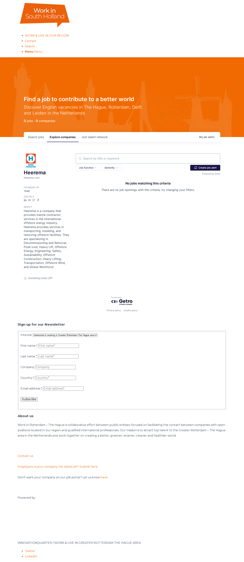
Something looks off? (40, 278)
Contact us (25, 456)
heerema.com (32, 177)
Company (27, 367)
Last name (29, 356)
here (104, 477)
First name (29, 345)
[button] (88, 168)
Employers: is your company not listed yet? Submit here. (58, 466)
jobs (36, 137)
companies (63, 137)
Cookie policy (131, 310)
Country (27, 377)
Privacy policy (114, 310)
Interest (26, 335)
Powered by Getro (211, 173)
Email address (31, 388)
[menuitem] (125, 35)
